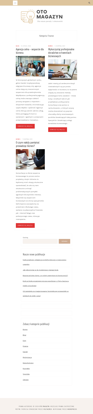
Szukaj (25, 237)
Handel (25, 352)
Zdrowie (26, 380)
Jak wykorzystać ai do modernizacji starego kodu (40, 270)
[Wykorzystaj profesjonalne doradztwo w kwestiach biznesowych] (62, 69)
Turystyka (26, 374)
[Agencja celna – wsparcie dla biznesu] (30, 66)
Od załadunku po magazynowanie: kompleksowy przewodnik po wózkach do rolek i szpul (46, 293)
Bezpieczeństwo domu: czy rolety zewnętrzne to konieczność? (45, 275)
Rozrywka (26, 368)
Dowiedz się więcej (25, 126)
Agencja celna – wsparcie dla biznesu (30, 50)
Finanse (25, 346)
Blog (17, 46)
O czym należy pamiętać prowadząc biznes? (27, 144)
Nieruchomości (28, 363)
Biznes (50, 46)
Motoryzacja (27, 357)
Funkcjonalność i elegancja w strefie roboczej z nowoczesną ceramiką (44, 262)
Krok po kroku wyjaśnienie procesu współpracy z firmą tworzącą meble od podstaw (46, 283)
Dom (24, 341)
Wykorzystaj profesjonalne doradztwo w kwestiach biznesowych (61, 52)
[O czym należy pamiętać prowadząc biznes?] (30, 159)
